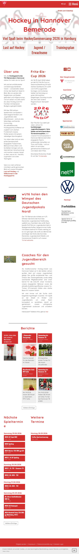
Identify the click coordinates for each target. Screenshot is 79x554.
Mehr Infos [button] (6, 551)
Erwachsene (39, 52)
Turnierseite (43, 156)
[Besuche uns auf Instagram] (65, 70)
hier (47, 312)
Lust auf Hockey (13, 47)
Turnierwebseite (27, 240)
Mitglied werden (21, 544)
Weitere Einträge (29, 408)
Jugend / (39, 47)
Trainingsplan (65, 47)
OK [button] (74, 550)
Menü (74, 4)
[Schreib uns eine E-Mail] (69, 70)
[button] (14, 438)
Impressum (32, 544)
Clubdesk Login (58, 544)
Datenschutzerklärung (44, 544)
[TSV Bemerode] (67, 83)
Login (64, 4)
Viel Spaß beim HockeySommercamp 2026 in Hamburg (39, 38)
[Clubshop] (67, 114)
